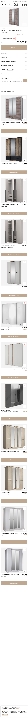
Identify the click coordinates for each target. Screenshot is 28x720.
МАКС (25, 1)
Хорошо (5, 714)
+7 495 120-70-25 (17, 1)
